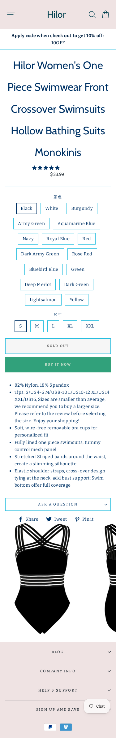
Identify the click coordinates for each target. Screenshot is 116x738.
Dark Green (76, 284)
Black (26, 208)
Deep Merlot (38, 284)
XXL (90, 326)
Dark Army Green (40, 254)
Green (78, 269)
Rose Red (82, 254)
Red (86, 238)
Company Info (58, 671)
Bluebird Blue (43, 269)
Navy (28, 238)
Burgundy (82, 208)
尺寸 (58, 314)
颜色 (58, 197)
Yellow (77, 299)
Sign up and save (58, 709)
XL (70, 326)
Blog (58, 652)
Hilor (56, 14)
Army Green (31, 223)
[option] (58, 39)
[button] (46, 168)
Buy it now (58, 364)
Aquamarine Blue (76, 223)
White (51, 208)
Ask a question (58, 504)
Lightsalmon (43, 299)
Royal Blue (58, 238)
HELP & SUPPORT (58, 690)
